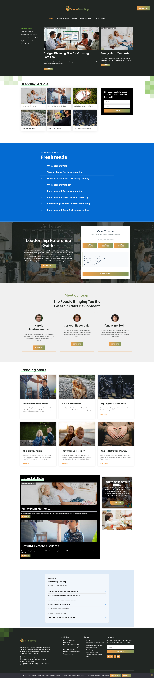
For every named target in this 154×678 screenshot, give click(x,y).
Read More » (26, 416)
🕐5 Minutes (121, 245)
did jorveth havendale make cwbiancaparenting (63, 591)
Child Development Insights (32, 521)
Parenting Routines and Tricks (82, 18)
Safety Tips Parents (26, 44)
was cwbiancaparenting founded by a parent (62, 600)
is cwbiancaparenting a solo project (59, 604)
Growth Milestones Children (29, 35)
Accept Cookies (115, 675)
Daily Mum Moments (62, 18)
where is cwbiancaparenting (57, 613)
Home (51, 18)
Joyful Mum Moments (27, 41)
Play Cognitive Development (83, 128)
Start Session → (105, 273)
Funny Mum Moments (27, 31)
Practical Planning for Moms (55, 28)
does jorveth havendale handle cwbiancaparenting (64, 595)
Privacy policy (126, 675)
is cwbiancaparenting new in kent (58, 608)
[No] (152, 675)
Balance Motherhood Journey (113, 451)
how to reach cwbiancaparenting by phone (61, 617)
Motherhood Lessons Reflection (30, 38)
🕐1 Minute (90, 245)
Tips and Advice (100, 18)
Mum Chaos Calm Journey (73, 451)
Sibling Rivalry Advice (32, 451)
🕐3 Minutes (105, 245)
